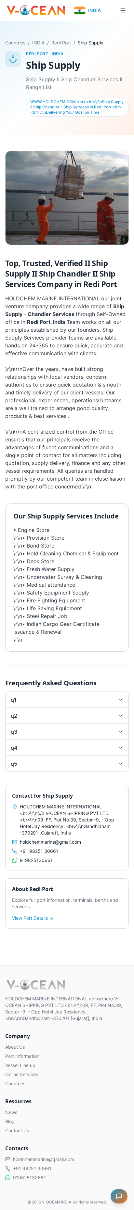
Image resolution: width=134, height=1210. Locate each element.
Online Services (21, 1074)
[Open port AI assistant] (119, 1196)
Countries (15, 42)
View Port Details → (32, 918)
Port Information (22, 1056)
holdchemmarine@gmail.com (50, 842)
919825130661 (36, 860)
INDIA (38, 42)
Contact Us (17, 1130)
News (11, 1112)
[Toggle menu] (123, 10)
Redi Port (61, 42)
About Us (15, 1047)
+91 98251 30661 (39, 851)
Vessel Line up (20, 1065)
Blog (10, 1121)
